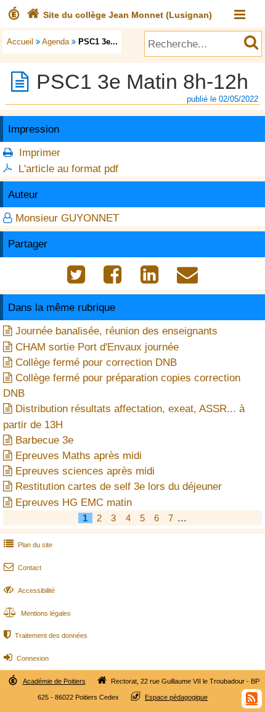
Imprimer (39, 153)
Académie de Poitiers (54, 681)
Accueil (20, 41)
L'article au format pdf (68, 169)
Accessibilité (29, 590)
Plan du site (28, 544)
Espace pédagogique (176, 697)
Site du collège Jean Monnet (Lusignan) (119, 15)
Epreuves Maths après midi (78, 456)
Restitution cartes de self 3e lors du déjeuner (118, 486)
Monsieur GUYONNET (67, 218)
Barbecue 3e (44, 440)
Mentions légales (37, 613)
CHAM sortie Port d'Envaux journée (97, 347)
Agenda (55, 41)
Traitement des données (46, 635)
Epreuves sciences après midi (85, 471)
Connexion (26, 658)
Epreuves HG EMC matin (73, 502)
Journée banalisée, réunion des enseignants (116, 331)
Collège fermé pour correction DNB (96, 362)
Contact (22, 567)
